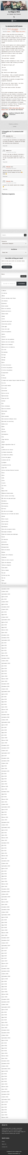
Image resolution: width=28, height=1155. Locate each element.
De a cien (3, 349)
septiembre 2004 (5, 1038)
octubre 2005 (4, 1004)
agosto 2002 (4, 1102)
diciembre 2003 (5, 1061)
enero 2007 (4, 966)
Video (2, 580)
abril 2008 (4, 927)
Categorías (4, 241)
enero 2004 (4, 1058)
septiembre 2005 (5, 1007)
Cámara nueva (4, 313)
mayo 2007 (4, 956)
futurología (4, 411)
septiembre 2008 (5, 915)
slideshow (3, 557)
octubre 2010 (4, 863)
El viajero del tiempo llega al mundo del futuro (13, 380)
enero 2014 (4, 802)
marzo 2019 (4, 707)
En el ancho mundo (6, 385)
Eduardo (8, 181)
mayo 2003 (4, 1079)
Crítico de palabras (6, 331)
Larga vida (4, 467)
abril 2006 (4, 989)
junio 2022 (4, 625)
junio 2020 (4, 668)
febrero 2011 (4, 855)
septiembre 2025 (5, 594)
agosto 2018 (4, 725)
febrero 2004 (4, 1056)
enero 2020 (4, 681)
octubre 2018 (4, 720)
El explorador (4, 372)
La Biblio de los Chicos (7, 449)
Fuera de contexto (6, 408)
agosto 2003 (4, 1071)
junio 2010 (4, 873)
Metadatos (4, 501)
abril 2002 (4, 1112)
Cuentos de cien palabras (7, 339)
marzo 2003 (4, 1084)
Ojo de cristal (4, 521)
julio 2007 (4, 950)
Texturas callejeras (6, 565)
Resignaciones (5, 547)
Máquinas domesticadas (7, 493)
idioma (3, 429)
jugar (2, 447)
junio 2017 (4, 755)
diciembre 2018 (5, 714)
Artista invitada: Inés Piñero (8, 298)
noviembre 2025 (5, 589)
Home (3, 1141)
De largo (3, 355)
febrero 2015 (4, 786)
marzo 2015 (4, 784)
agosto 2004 (4, 1040)
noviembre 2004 (5, 1032)
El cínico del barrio (6, 365)
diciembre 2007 (5, 938)
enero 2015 (4, 789)
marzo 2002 (4, 1115)
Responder (5, 146)
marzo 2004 (4, 1053)
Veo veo (3, 578)
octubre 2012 (4, 825)
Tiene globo (4, 567)
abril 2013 (3, 814)
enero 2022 (4, 632)
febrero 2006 (4, 994)
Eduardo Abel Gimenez (12, 29)
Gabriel (3, 414)
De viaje (3, 357)
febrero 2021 (4, 655)
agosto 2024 (4, 604)
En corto (3, 383)
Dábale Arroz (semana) (7, 344)
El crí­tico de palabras (6, 367)
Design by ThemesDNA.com (14, 1153)
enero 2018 (4, 743)
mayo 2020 (4, 671)
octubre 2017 (4, 750)
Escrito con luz (5, 393)
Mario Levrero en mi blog (7, 496)
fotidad (3, 401)
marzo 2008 (4, 930)
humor (2, 426)
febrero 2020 (4, 679)
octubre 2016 (4, 763)
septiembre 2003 (5, 1068)
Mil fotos (3, 508)
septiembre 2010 (5, 866)
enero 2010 (4, 886)
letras (2, 472)
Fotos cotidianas (5, 406)
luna (2, 488)
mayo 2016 (4, 766)
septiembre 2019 (5, 691)
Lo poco (3, 483)
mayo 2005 (4, 1017)
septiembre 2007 (5, 945)
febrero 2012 (4, 838)
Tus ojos (3, 573)
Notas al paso (4, 519)
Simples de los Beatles (7, 555)
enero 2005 (4, 1027)
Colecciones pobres (6, 324)
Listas (3, 480)
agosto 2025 (4, 596)
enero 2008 (4, 935)
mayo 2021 (4, 648)
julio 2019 (3, 696)
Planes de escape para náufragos (9, 534)
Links (2, 478)
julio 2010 (3, 871)
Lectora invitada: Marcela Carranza (10, 470)
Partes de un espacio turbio (8, 529)
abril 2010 (4, 879)
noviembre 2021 (5, 637)
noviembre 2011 (5, 843)
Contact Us (4, 1147)
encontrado (4, 390)
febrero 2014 (4, 799)
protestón (4, 542)
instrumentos (4, 434)
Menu (15, 20)
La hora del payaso (6, 457)
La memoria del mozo (14, 26)
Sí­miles (3, 552)
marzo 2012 (4, 835)
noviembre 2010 (5, 861)
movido (3, 516)
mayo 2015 (4, 779)
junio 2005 (4, 1015)
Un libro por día (5, 575)
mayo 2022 (4, 627)
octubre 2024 (4, 602)
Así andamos (4, 301)
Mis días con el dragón (7, 511)
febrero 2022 (4, 630)
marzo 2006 (4, 991)
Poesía (3, 537)
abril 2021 (3, 650)
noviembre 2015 (5, 771)
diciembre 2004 (5, 1030)
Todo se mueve (5, 570)
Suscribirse (7, 267)
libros (2, 475)
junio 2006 (4, 984)
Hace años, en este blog (7, 421)
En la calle (4, 388)
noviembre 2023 (5, 607)
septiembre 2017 (5, 753)
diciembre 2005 (5, 999)
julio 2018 (3, 727)
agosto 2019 (4, 694)
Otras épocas (4, 524)
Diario (8, 31)
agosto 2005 (4, 1009)
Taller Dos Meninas (6, 562)
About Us (4, 1144)
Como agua (4, 326)
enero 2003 (4, 1089)
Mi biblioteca (4, 503)
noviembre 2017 (5, 748)
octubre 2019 (4, 689)
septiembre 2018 (5, 722)
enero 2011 (4, 858)
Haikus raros (4, 424)
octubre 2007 (4, 943)
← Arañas (14, 126)
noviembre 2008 (5, 909)
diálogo (3, 360)
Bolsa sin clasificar (6, 308)
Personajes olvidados (6, 532)
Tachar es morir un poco (7, 560)
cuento (3, 334)
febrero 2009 (4, 902)
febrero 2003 (4, 1086)
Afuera (3, 296)
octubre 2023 (4, 609)
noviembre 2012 (5, 822)
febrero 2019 (4, 709)
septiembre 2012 (5, 827)
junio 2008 (4, 922)
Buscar (3, 274)
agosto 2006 (4, 979)
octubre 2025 (4, 591)
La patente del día (6, 465)
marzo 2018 (4, 738)
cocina (3, 319)
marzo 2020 (4, 676)
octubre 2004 (4, 1035)
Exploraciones (4, 396)
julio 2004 (4, 1043)
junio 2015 (4, 776)
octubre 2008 (4, 912)
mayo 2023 (4, 614)
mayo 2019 (4, 702)
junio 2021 (4, 645)
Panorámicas (4, 526)
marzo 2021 (4, 653)
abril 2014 (4, 796)
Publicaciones (4, 544)
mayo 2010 (4, 876)
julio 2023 (4, 612)
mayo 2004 (4, 1048)
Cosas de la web (5, 329)
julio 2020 (4, 666)
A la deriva (4, 293)
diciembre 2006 (5, 968)
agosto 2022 (4, 622)
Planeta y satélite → (14, 124)
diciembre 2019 (5, 684)
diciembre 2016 (5, 758)
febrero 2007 (4, 963)
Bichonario (4, 303)
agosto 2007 (4, 948)
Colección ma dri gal (6, 321)
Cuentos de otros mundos (7, 342)
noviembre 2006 (5, 971)
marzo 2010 (4, 881)
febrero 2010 (4, 884)
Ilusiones (3, 431)
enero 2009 (4, 904)
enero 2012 (4, 840)
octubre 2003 (4, 1066)
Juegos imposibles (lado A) (8, 444)
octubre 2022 (4, 617)
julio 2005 (4, 1012)
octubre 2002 (4, 1097)
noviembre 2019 (5, 686)
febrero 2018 (4, 740)
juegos (3, 442)
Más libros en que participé (8, 498)
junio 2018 (4, 730)
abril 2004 (4, 1050)
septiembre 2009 (5, 897)
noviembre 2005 (5, 1002)
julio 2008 (4, 920)
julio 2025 (4, 599)
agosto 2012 (4, 830)
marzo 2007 (4, 961)
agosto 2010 (4, 868)
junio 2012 (4, 832)
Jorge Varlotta (5, 439)
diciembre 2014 (5, 791)
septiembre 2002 (5, 1099)
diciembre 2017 (5, 745)
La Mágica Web (14, 12)
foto (2, 403)
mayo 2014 (4, 794)
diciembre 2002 (5, 1091)
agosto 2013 (4, 809)
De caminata (4, 352)
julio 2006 (4, 981)
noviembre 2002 (5, 1094)
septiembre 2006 (5, 976)
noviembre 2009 (5, 891)
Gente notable (5, 416)
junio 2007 (4, 953)
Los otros (3, 485)
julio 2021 (3, 643)
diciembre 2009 (5, 889)
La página (3, 462)
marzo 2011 (4, 853)
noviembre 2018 (5, 717)
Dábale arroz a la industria (8, 347)
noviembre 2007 (5, 940)
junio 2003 (4, 1076)
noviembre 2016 (5, 761)
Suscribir (21, 283)
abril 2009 (4, 899)
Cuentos (3, 337)
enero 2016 (4, 768)
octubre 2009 (4, 894)
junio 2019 (4, 699)
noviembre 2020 (5, 658)
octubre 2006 (4, 974)
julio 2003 (4, 1074)
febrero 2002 (4, 1117)
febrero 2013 (4, 817)
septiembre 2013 (5, 807)
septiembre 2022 (5, 619)
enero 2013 (4, 820)
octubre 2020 (4, 661)
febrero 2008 (4, 932)
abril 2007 (4, 958)
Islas (2, 437)
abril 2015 (3, 781)
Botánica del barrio (6, 311)
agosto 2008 (4, 917)
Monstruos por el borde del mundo (10, 514)
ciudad (3, 316)
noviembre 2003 (5, 1063)
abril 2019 (3, 704)
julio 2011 (3, 845)
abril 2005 (4, 1020)
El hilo (3, 375)
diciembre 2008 (5, 907)
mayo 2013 (4, 812)
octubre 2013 (4, 804)
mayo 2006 (4, 986)
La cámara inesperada (6, 452)
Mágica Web (19, 31)
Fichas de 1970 (5, 398)
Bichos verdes (4, 306)
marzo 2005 (4, 1022)
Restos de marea (5, 549)
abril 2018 (3, 735)
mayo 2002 (4, 1109)
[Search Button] (14, 17)
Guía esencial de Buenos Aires (9, 419)
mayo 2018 (4, 732)
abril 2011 (3, 850)
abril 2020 (4, 673)
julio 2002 (4, 1104)
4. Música (3, 290)
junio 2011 (3, 848)
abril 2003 (4, 1081)
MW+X (23, 31)
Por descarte (4, 539)
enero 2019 (4, 712)
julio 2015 (3, 773)
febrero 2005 (4, 1025)
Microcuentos (4, 506)
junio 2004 (4, 1045)
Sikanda (8, 167)
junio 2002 (4, 1107)
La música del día (5, 460)
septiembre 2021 (5, 640)
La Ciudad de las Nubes (7, 455)
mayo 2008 (4, 925)
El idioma (3, 378)
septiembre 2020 (5, 663)
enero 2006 (4, 997)
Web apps (3, 583)
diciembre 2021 (5, 635)
